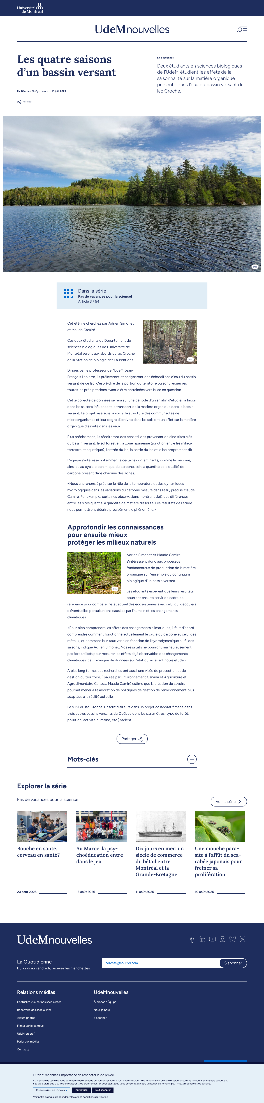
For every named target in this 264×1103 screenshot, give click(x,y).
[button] (241, 28)
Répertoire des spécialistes (34, 1010)
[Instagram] (222, 939)
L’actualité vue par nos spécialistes (39, 1002)
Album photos (26, 1017)
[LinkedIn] (202, 939)
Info (255, 266)
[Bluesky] (232, 939)
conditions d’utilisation (95, 1096)
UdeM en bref (26, 1033)
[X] (242, 939)
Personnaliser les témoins (52, 1090)
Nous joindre (102, 1010)
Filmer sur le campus (30, 1025)
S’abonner (100, 1017)
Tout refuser (81, 1089)
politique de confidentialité (60, 1096)
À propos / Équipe (105, 1002)
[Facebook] (192, 939)
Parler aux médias (28, 1041)
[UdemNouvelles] (132, 28)
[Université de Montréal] (30, 8)
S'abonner (233, 963)
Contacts (23, 1049)
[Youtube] (212, 939)
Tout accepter (103, 1089)
